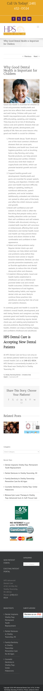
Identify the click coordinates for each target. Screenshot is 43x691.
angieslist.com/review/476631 (33, 617)
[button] (5, 427)
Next (36, 56)
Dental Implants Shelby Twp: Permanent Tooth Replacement (11, 620)
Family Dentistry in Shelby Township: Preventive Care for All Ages (11, 648)
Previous (27, 56)
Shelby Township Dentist (13, 375)
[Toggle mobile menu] (38, 27)
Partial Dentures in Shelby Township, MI (21, 473)
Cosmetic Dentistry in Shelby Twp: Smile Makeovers (10, 665)
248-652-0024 (30, 360)
